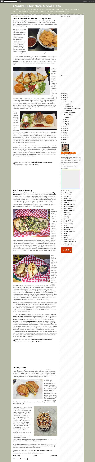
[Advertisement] (27, 177)
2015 (64, 126)
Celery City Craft (50, 323)
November (68, 102)
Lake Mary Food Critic (69, 153)
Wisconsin (67, 214)
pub (18, 341)
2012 (64, 133)
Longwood (67, 229)
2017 (64, 97)
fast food (66, 235)
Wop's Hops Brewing (22, 190)
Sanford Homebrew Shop (33, 321)
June (66, 121)
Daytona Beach (68, 210)
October (67, 104)
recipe (65, 212)
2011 (64, 135)
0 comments (48, 339)
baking (19, 453)
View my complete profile (68, 166)
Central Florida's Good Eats (37, 6)
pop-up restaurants (69, 241)
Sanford (26, 164)
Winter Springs (68, 239)
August (67, 117)
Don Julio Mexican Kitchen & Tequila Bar (32, 18)
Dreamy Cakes (19, 367)
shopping (66, 220)
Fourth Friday (67, 222)
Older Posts (54, 455)
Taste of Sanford (68, 231)
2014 (64, 128)
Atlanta (66, 216)
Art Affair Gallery (68, 227)
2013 (64, 130)
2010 (64, 137)
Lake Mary (66, 196)
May (66, 124)
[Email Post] (35, 163)
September (68, 106)
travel (65, 202)
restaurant (20, 164)
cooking (66, 198)
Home (35, 455)
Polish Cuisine (68, 206)
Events (65, 218)
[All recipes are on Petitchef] (71, 250)
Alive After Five (68, 204)
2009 (64, 139)
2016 (64, 99)
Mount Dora (67, 243)
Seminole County (34, 164)
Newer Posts (16, 455)
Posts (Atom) (24, 459)
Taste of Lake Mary (69, 245)
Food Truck (67, 208)
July (66, 119)
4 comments (48, 162)
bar (64, 225)
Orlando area (67, 223)
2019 (64, 95)
